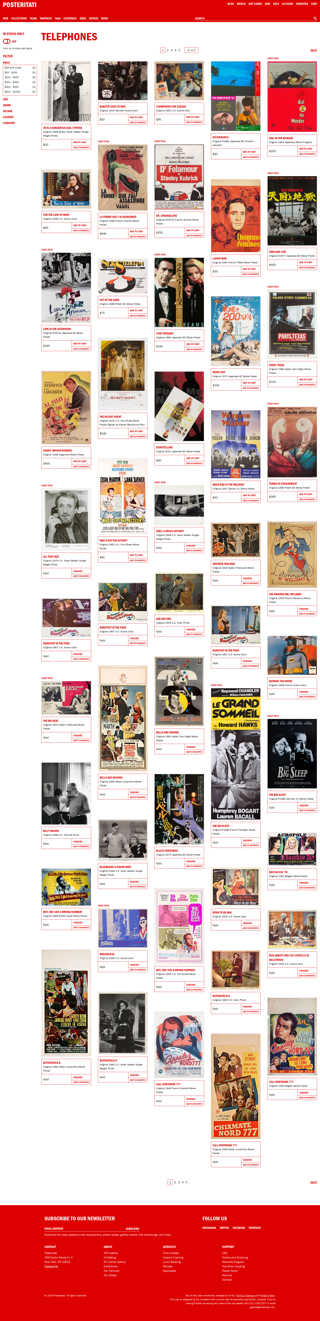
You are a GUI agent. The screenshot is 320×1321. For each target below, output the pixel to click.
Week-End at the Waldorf (228, 484)
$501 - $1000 (12, 91)
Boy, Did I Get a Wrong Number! (62, 912)
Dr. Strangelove (166, 215)
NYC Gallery (111, 1253)
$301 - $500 (12, 86)
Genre (7, 105)
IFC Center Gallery (115, 1262)
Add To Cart (79, 142)
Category (9, 123)
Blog (231, 4)
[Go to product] (66, 91)
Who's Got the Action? (114, 540)
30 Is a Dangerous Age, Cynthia (62, 128)
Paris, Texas (276, 365)
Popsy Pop (219, 372)
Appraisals (169, 1271)
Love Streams (164, 333)
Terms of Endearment (283, 483)
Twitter (224, 1228)
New (5, 18)
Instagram (209, 1228)
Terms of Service (245, 1295)
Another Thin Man (224, 564)
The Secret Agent (110, 416)
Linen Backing (172, 1262)
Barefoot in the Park (113, 627)
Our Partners (111, 1271)
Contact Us (51, 1266)
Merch (241, 4)
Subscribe (132, 1229)
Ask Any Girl (163, 619)
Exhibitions (111, 1266)
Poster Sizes (229, 1271)
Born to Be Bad (222, 912)
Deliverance (221, 137)
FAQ (224, 1253)
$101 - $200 (12, 77)
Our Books (110, 1275)
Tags (58, 18)
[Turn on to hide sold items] (7, 41)
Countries (70, 18)
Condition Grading (233, 1266)
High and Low (277, 252)
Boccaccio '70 (278, 872)
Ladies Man (220, 258)
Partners (46, 18)
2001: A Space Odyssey (170, 531)
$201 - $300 (12, 82)
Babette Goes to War (113, 106)
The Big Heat (50, 720)
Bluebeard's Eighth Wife (115, 867)
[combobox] (256, 18)
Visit (267, 4)
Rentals (167, 1266)
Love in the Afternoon (57, 329)
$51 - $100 (11, 72)
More (104, 18)
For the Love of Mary (56, 215)
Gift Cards (255, 4)
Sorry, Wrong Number (57, 450)
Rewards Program (233, 1262)
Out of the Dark (109, 300)
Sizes (83, 18)
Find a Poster (171, 1253)
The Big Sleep (221, 826)
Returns (227, 1275)
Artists (93, 18)
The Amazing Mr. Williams (285, 594)
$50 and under (13, 67)
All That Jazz (51, 556)
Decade (7, 111)
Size (5, 99)
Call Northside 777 (281, 1082)
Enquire (191, 545)
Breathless (107, 954)
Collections (19, 18)
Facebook (239, 1228)
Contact (227, 1279)
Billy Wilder (51, 831)
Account (287, 4)
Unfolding (110, 1257)
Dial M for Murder (281, 138)
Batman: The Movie (280, 681)
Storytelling (164, 447)
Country (8, 117)
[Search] (315, 18)
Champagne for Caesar (171, 106)
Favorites (302, 4)
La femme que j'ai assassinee (118, 217)
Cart (314, 4)
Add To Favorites (81, 147)
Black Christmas (167, 850)
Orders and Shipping (235, 1257)
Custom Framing (173, 1257)
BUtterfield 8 (51, 1062)
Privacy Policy (267, 1295)
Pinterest (255, 1228)
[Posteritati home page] (19, 4)
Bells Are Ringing (167, 732)
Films (33, 18)
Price (6, 62)
